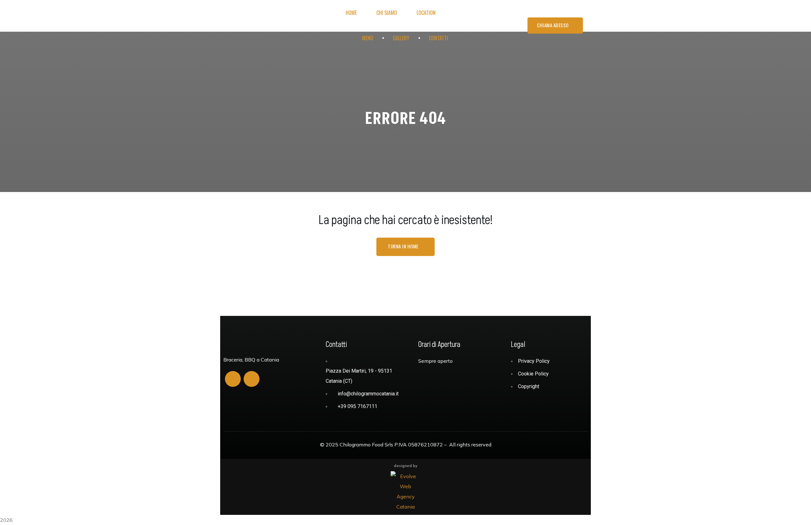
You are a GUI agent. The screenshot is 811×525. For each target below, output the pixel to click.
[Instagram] (251, 379)
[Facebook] (233, 379)
